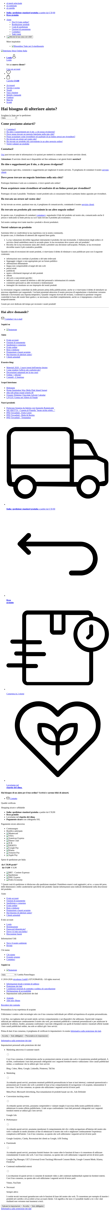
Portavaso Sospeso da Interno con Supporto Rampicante (30, 408)
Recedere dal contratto (10, 1005)
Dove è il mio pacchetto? (17, 931)
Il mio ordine (11, 347)
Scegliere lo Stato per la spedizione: (16, 115)
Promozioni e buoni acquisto (18, 352)
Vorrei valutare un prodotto (17, 144)
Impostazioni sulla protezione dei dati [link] (22, 993)
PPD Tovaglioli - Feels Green (19, 413)
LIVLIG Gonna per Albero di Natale (22, 397)
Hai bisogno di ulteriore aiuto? (19, 354)
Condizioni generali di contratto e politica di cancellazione (30, 989)
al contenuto (11, 6)
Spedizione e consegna (16, 345)
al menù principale (14, 3)
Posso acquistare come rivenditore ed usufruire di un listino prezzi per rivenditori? (40, 136)
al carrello (10, 8)
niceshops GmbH (20, 979)
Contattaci (16, 32)
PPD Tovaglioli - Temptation (18, 417)
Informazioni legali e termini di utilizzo (22, 984)
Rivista (9, 945)
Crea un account (13, 69)
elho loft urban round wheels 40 (19, 393)
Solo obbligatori (17, 1036)
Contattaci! (11, 129)
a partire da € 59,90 (30, 13)
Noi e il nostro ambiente (16, 943)
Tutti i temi (16, 34)
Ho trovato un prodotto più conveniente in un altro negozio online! (34, 141)
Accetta (5, 1036)
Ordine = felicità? (13, 375)
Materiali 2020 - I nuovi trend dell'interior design (26, 367)
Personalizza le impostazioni (36, 1036)
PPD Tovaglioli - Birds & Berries (20, 415)
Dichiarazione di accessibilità (18, 991)
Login (9, 60)
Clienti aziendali (13, 357)
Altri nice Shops (13, 1000)
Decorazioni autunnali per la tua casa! (22, 372)
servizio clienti (88, 204)
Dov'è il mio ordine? (20, 22)
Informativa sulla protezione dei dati (86, 1031)
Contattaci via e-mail (13, 319)
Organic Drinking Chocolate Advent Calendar (25, 395)
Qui (2, 154)
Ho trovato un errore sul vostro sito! (21, 139)
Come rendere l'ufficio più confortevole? (23, 370)
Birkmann (10, 388)
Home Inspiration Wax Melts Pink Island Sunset (26, 390)
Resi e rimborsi (12, 350)
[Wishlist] (8, 73)
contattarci (41, 215)
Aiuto (8, 20)
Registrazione (12, 927)
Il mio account (12, 340)
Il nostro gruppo (13, 957)
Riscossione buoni (14, 934)
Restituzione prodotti (20, 24)
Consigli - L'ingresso (15, 377)
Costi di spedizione (20, 27)
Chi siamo (10, 954)
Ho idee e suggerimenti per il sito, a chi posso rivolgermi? (30, 132)
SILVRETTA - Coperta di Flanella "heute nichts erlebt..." (30, 410)
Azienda (10, 998)
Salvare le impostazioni (11, 1206)
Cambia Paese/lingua (26, 974)
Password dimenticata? (16, 929)
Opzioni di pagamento (21, 29)
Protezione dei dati (14, 986)
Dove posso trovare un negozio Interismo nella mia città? (30, 134)
